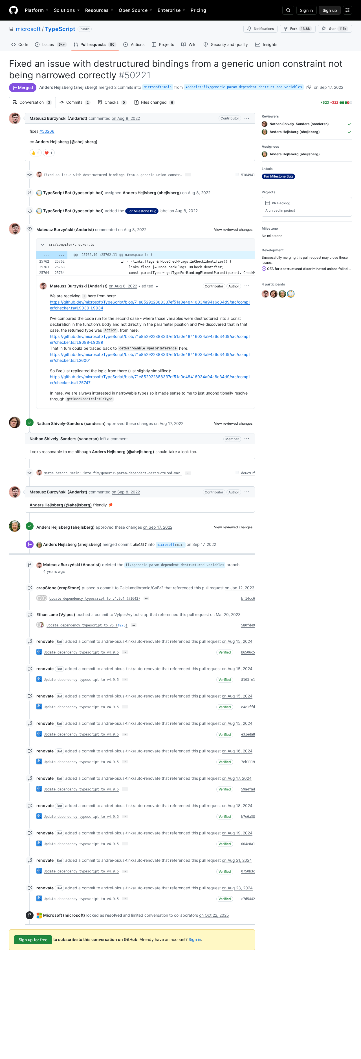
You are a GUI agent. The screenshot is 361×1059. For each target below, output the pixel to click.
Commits (80, 102)
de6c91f (248, 473)
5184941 (248, 175)
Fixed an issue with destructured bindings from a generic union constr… (113, 175)
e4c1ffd (248, 707)
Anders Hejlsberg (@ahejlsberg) (66, 141)
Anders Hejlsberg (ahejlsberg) (68, 87)
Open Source (133, 10)
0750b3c (248, 871)
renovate (45, 641)
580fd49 (248, 625)
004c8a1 (248, 844)
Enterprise (169, 10)
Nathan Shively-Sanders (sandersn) (71, 423)
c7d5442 (248, 899)
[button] (246, 118)
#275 (122, 625)
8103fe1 (248, 680)
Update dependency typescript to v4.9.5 (81, 652)
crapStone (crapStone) (58, 587)
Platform (34, 10)
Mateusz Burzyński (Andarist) (58, 118)
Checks (118, 102)
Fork (300, 28)
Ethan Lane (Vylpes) (55, 614)
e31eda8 (248, 734)
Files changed (160, 102)
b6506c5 (248, 652)
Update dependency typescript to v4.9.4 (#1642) (94, 599)
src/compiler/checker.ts (71, 245)
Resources (97, 10)
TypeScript (60, 29)
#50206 (46, 131)
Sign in (195, 939)
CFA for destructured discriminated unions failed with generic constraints (309, 269)
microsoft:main (157, 87)
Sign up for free (33, 939)
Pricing (198, 10)
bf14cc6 (248, 599)
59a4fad (248, 789)
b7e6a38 (248, 817)
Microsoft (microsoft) (64, 915)
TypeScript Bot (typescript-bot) (73, 192)
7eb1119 (248, 762)
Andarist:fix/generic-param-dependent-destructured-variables (244, 87)
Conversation (37, 102)
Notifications (264, 28)
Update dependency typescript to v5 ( (82, 625)
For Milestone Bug (141, 211)
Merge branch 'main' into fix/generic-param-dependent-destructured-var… (113, 473)
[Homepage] (13, 10)
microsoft (28, 29)
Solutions (64, 10)
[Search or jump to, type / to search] (288, 10)
